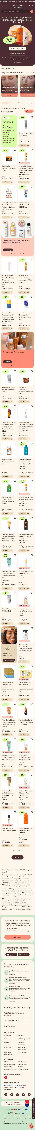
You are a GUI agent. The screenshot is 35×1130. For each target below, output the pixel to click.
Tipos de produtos (16, 103)
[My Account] (30, 6)
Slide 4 (23, 254)
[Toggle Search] (5, 6)
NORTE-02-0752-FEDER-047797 (10, 1116)
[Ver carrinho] (32, 6)
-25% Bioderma (22, 1062)
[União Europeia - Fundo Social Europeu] (21, 1110)
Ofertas (6, 1062)
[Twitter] (23, 1094)
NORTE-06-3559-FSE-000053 (26, 1116)
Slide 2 (17, 254)
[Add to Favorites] (31, 117)
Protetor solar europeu (22, 1066)
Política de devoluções (8, 1053)
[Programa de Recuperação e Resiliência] (10, 1113)
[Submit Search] (31, 11)
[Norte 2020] (7, 1110)
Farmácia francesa (10, 1069)
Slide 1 (15, 254)
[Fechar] (33, 1099)
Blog (5, 1038)
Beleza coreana (23, 1069)
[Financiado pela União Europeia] (24, 1113)
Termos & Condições (21, 1044)
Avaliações (7, 1047)
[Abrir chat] (31, 1126)
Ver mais (17, 857)
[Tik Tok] (17, 1094)
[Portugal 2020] (14, 1110)
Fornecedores (22, 1052)
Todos (5, 103)
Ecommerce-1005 (14, 1119)
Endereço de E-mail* (11, 928)
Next (31, 235)
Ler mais (18, 62)
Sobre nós (7, 1035)
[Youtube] (29, 1094)
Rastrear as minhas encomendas (24, 1039)
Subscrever (17, 937)
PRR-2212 (6, 1119)
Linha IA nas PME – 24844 (25, 1119)
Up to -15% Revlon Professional (10, 1066)
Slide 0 (12, 254)
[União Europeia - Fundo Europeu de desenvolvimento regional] (27, 1110)
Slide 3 (20, 254)
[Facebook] (11, 1094)
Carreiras (7, 1043)
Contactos (21, 1035)
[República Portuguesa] (17, 1113)
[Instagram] (5, 1094)
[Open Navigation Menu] (2, 6)
